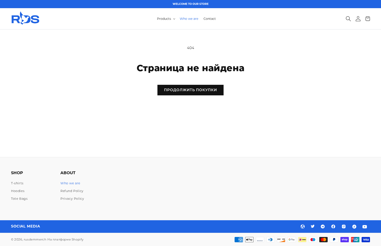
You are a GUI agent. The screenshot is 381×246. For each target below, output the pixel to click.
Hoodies (17, 191)
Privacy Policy (72, 199)
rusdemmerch (35, 239)
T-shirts (17, 183)
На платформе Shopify (65, 239)
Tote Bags (19, 199)
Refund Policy (72, 191)
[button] (165, 18)
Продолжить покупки (190, 90)
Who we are (70, 183)
